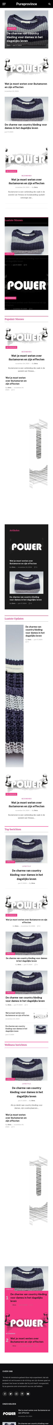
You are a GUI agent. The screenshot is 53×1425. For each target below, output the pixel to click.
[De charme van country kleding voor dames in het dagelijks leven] (26, 29)
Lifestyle (9, 254)
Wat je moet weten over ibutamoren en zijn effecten (16, 380)
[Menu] (4, 4)
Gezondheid (11, 171)
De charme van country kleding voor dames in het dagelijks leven (25, 37)
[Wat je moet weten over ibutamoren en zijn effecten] (26, 68)
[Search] (49, 4)
